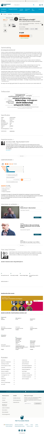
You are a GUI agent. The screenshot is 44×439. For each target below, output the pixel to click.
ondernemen (24, 360)
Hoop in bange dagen (24, 275)
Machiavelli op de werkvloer (6, 328)
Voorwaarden (4, 402)
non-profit (3, 384)
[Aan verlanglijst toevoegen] (31, 36)
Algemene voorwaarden (19, 424)
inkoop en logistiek (4, 371)
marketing (3, 380)
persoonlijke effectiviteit (26, 367)
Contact (3, 400)
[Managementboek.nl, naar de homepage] (6, 6)
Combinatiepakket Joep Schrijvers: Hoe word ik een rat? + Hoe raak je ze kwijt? (22, 347)
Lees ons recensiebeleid (10, 177)
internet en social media (6, 373)
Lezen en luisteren (6, 407)
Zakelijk (15, 395)
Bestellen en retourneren (4, 405)
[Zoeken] (33, 5)
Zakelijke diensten (16, 398)
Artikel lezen (37, 217)
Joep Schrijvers (22, 17)
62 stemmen (5, 20)
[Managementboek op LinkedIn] (19, 430)
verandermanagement (26, 376)
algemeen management (6, 361)
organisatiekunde (25, 361)
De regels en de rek (19, 328)
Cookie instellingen (9, 426)
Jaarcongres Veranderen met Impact (12, 298)
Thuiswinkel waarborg (9, 424)
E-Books (5, 14)
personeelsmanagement (27, 365)
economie (3, 367)
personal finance (25, 363)
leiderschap (3, 378)
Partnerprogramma (6, 414)
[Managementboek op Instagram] (24, 430)
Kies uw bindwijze (22, 26)
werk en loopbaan (25, 378)
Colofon (26, 424)
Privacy (31, 424)
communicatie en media (6, 365)
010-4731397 (41, 9)
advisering (3, 360)
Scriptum (11, 125)
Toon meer (21, 245)
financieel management (6, 369)
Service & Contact (30, 426)
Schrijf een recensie (11, 175)
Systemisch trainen (33, 328)
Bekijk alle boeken (4, 281)
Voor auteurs (4, 410)
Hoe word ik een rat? (5, 275)
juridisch (2, 376)
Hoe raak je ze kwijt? (16, 14)
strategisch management (27, 375)
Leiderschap (10, 14)
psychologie (24, 371)
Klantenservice (5, 395)
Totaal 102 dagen (12, 20)
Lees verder (8, 150)
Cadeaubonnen (16, 402)
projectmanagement (26, 369)
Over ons (4, 398)
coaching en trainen (5, 363)
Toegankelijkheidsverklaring (19, 426)
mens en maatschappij (5, 382)
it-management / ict (5, 375)
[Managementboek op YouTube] (22, 430)
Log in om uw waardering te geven (12, 181)
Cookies (36, 424)
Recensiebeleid (5, 412)
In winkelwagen (24, 35)
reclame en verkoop (26, 373)
